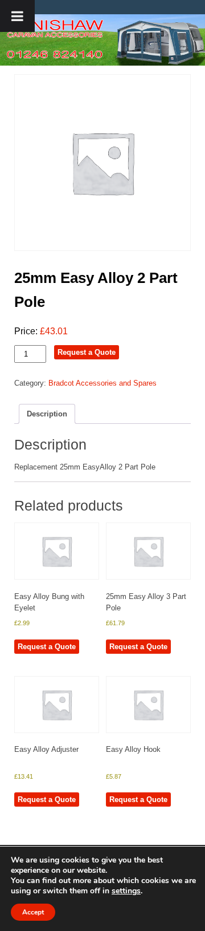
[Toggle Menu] (17, 16)
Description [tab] (47, 414)
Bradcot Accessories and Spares (102, 383)
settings (126, 891)
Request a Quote (87, 352)
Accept (33, 912)
